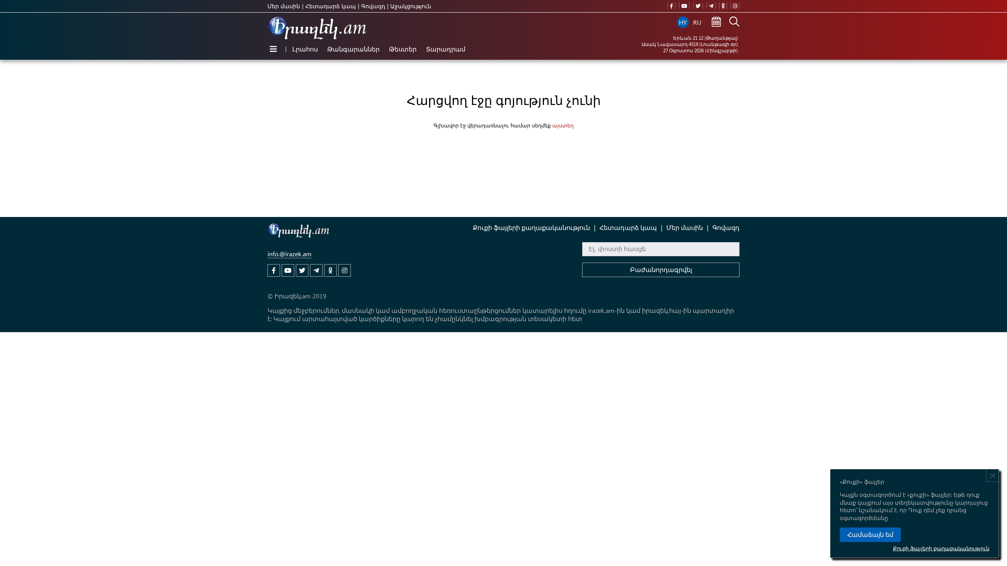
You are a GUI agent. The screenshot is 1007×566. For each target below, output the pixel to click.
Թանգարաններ (353, 49)
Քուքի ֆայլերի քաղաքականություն (941, 548)
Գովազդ (373, 6)
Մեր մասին (283, 6)
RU (697, 22)
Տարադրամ (445, 49)
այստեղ (563, 125)
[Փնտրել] (734, 22)
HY (683, 22)
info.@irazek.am (289, 254)
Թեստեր (403, 49)
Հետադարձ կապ (330, 6)
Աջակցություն (410, 6)
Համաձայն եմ (870, 534)
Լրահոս (305, 49)
